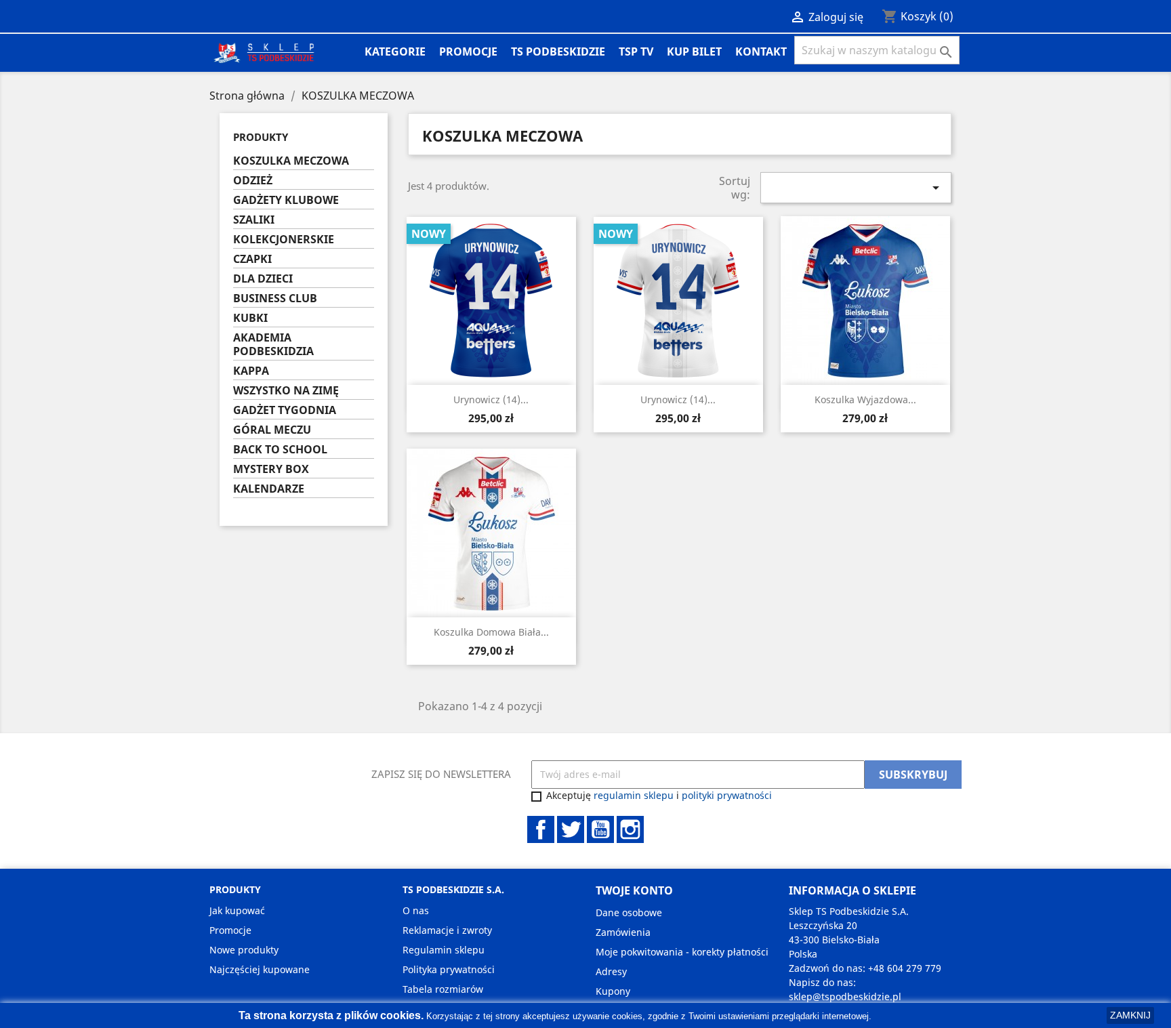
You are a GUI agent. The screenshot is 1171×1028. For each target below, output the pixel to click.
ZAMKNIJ (1130, 1015)
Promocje (468, 51)
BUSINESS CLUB (275, 298)
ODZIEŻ (252, 180)
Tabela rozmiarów (443, 989)
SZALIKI (253, 220)
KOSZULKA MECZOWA (291, 161)
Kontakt (761, 51)
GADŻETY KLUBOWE (286, 200)
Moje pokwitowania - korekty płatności (682, 951)
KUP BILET (694, 51)
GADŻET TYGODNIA (284, 410)
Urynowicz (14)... (491, 399)
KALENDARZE (268, 489)
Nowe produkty (244, 949)
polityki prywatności (727, 795)
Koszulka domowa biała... (491, 631)
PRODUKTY (260, 137)
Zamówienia (623, 932)
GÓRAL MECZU (272, 430)
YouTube (600, 829)
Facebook (540, 829)
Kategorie (395, 51)
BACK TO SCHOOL (280, 450)
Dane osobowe (629, 912)
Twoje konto (634, 890)
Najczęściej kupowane (259, 969)
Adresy (611, 971)
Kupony (613, 991)
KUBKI (250, 318)
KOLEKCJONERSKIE (283, 239)
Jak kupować (237, 910)
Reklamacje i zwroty (447, 930)
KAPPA (251, 371)
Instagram (630, 829)
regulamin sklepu (634, 795)
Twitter (570, 829)
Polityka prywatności (449, 969)
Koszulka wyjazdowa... (865, 399)
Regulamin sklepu (444, 949)
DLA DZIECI (263, 279)
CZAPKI (252, 259)
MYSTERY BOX (271, 469)
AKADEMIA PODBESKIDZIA (273, 344)
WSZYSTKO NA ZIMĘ (286, 391)
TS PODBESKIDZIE (558, 51)
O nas (416, 910)
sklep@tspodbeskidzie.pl (845, 996)
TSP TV (636, 51)
